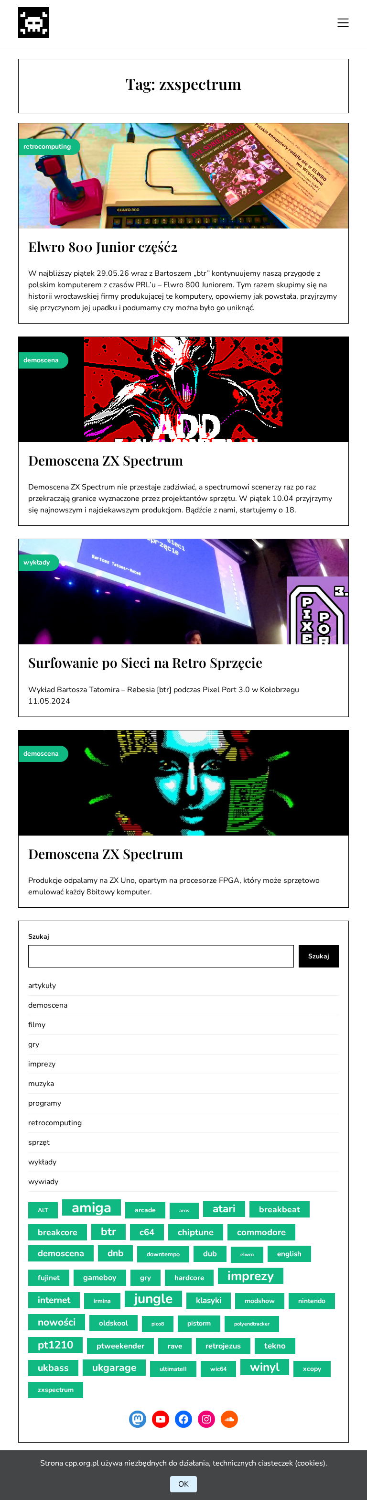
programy (44, 1103)
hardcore (189, 1278)
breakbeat (279, 1209)
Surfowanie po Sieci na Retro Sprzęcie (145, 662)
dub (210, 1254)
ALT (43, 1210)
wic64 (218, 1369)
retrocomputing (55, 1123)
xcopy (312, 1368)
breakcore (57, 1232)
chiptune (196, 1232)
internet (54, 1300)
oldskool (113, 1323)
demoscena (47, 1005)
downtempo (163, 1254)
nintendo (311, 1300)
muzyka (41, 1083)
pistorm (199, 1323)
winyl (265, 1367)
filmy (36, 1025)
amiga (91, 1207)
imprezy (41, 1064)
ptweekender (120, 1346)
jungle (153, 1299)
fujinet (49, 1278)
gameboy (100, 1277)
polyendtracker (252, 1323)
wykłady (42, 1162)
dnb (115, 1253)
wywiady (43, 1181)
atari (224, 1208)
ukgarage (114, 1367)
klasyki (208, 1300)
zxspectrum (56, 1389)
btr (108, 1231)
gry (33, 1044)
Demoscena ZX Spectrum (105, 460)
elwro (247, 1254)
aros (184, 1210)
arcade (145, 1210)
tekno (275, 1345)
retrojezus (223, 1346)
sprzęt (39, 1142)
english (289, 1254)
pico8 (157, 1323)
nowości (57, 1322)
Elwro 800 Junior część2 (102, 246)
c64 (147, 1232)
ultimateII (173, 1369)
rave (175, 1346)
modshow (260, 1300)
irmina (102, 1301)
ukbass (53, 1367)
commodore (261, 1232)
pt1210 (55, 1344)
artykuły (42, 985)
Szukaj (38, 936)
